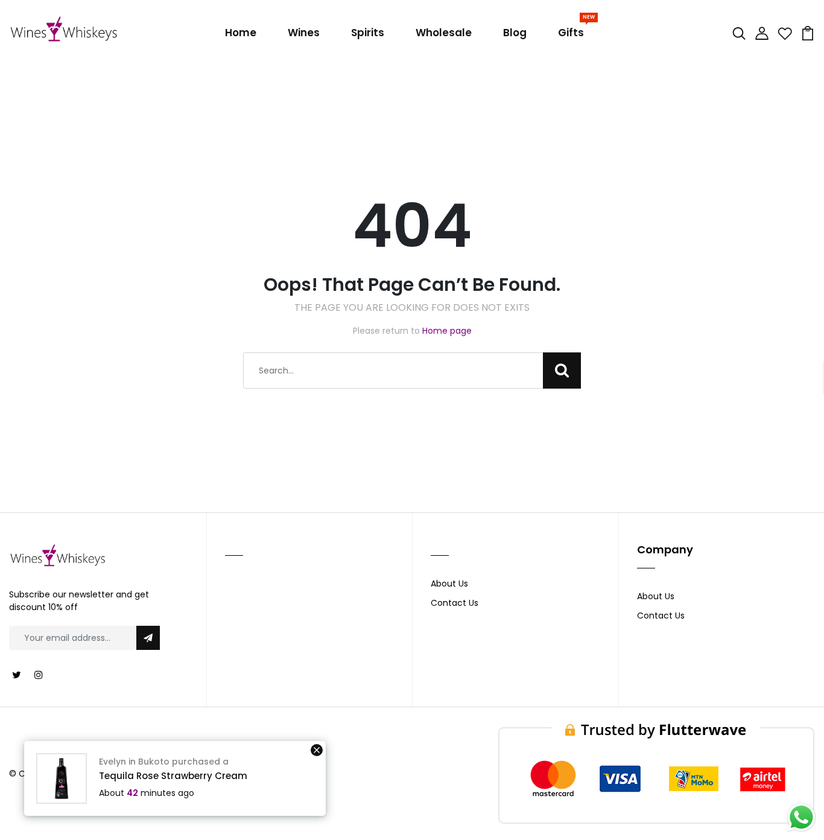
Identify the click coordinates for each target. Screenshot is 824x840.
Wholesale (444, 32)
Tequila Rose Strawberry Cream (173, 775)
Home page (447, 331)
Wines (304, 32)
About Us (449, 584)
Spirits (367, 32)
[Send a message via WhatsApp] (801, 817)
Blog (515, 32)
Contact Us (454, 603)
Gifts (573, 30)
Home (240, 32)
